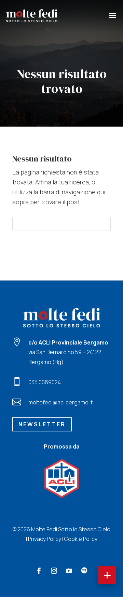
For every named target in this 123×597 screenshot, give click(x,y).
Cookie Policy (80, 539)
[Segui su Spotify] (84, 570)
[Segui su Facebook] (39, 570)
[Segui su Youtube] (69, 570)
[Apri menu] (107, 575)
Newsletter (42, 424)
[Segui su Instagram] (54, 570)
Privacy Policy (44, 539)
